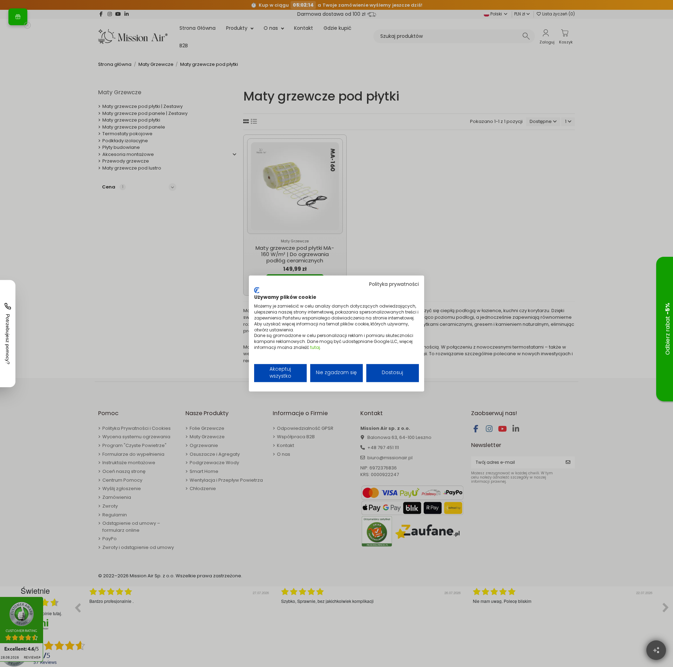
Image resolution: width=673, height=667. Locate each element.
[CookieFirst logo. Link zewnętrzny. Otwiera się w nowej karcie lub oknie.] (256, 290)
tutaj (315, 347)
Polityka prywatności (394, 284)
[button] (17, 16)
